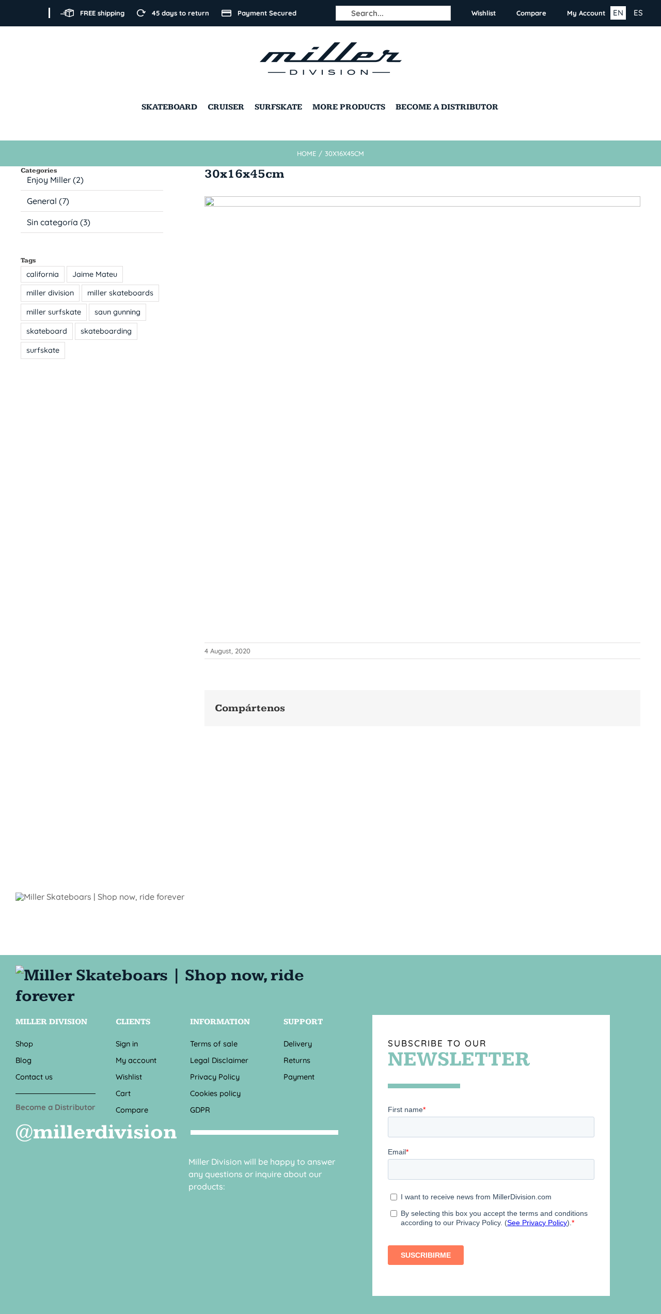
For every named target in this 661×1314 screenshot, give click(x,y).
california (42, 274)
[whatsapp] (241, 1205)
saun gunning (117, 312)
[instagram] (35, 13)
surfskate (42, 350)
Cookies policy (215, 1093)
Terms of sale (214, 1044)
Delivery (298, 1044)
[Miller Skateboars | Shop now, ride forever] (176, 975)
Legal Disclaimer (219, 1060)
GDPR (200, 1110)
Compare (132, 1110)
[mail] (214, 1205)
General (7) (48, 201)
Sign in (127, 1044)
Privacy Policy (215, 1077)
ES (638, 13)
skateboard (46, 331)
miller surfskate (53, 312)
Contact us (34, 1077)
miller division (50, 293)
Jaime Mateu (94, 274)
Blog (23, 1060)
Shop (24, 1044)
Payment (299, 1077)
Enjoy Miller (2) (55, 180)
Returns (297, 1060)
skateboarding (106, 331)
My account (136, 1060)
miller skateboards (120, 293)
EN (618, 13)
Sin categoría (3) (58, 222)
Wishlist (129, 1077)
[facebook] (18, 13)
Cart (123, 1093)
